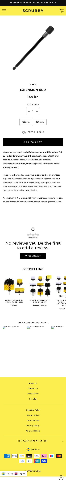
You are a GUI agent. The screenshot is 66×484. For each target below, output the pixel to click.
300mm (40, 122)
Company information (32, 441)
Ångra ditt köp (33, 431)
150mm (26, 122)
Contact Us (33, 388)
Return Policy (33, 415)
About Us (33, 383)
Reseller (33, 399)
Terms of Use (33, 420)
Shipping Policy (33, 410)
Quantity (33, 105)
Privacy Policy (32, 426)
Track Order (33, 394)
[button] (13, 473)
